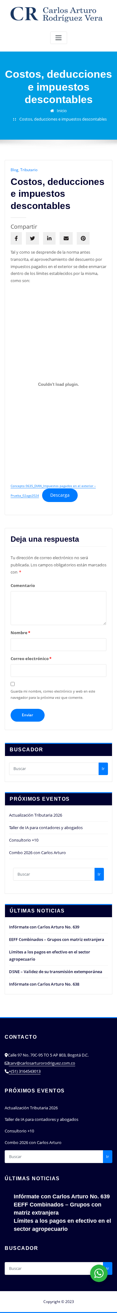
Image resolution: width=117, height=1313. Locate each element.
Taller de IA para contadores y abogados (46, 827)
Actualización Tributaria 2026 (35, 815)
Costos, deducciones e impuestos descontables (63, 119)
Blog (14, 169)
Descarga (60, 495)
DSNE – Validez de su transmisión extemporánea (55, 971)
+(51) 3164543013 (25, 1071)
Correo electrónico (31, 658)
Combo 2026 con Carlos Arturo (37, 852)
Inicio (62, 110)
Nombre (20, 632)
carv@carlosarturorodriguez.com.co (42, 1063)
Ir (103, 768)
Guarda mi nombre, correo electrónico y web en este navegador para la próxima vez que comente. (53, 694)
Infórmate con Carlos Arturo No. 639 (44, 927)
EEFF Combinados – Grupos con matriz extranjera (56, 939)
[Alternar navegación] (58, 38)
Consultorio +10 (23, 840)
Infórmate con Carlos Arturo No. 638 (44, 984)
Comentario (23, 585)
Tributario (28, 169)
